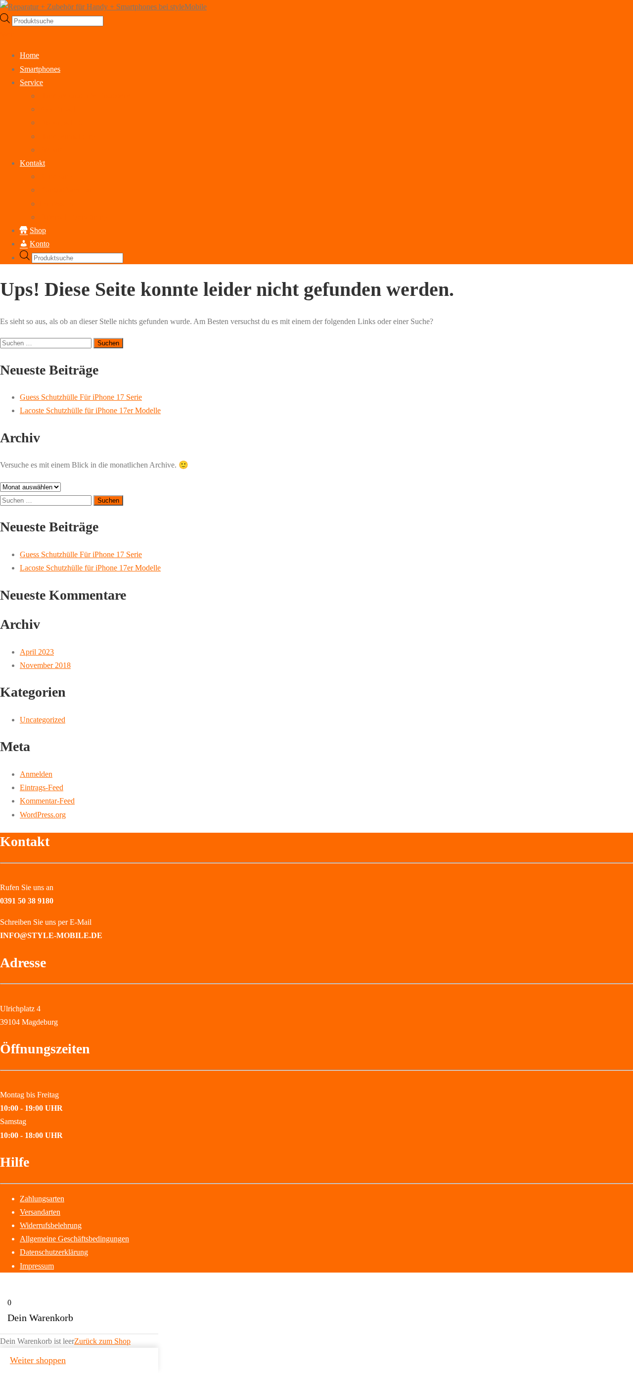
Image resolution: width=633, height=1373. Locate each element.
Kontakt (32, 163)
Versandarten (40, 1212)
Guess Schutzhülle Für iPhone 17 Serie (81, 397)
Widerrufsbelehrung (51, 1225)
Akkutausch (58, 109)
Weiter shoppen (38, 1360)
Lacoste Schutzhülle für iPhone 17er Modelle (90, 410)
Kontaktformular (65, 190)
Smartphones (40, 69)
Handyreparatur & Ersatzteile (85, 96)
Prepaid (51, 149)
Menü (9, 34)
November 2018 (45, 665)
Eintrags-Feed (41, 787)
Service (31, 82)
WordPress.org (43, 814)
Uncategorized (42, 719)
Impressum (57, 203)
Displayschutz (62, 122)
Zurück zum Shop (102, 1341)
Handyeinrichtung (68, 136)
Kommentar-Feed (47, 801)
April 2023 (37, 652)
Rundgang (56, 176)
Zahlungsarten (42, 1198)
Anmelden (36, 774)
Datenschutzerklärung (74, 217)
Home (29, 55)
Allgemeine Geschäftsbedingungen (74, 1238)
